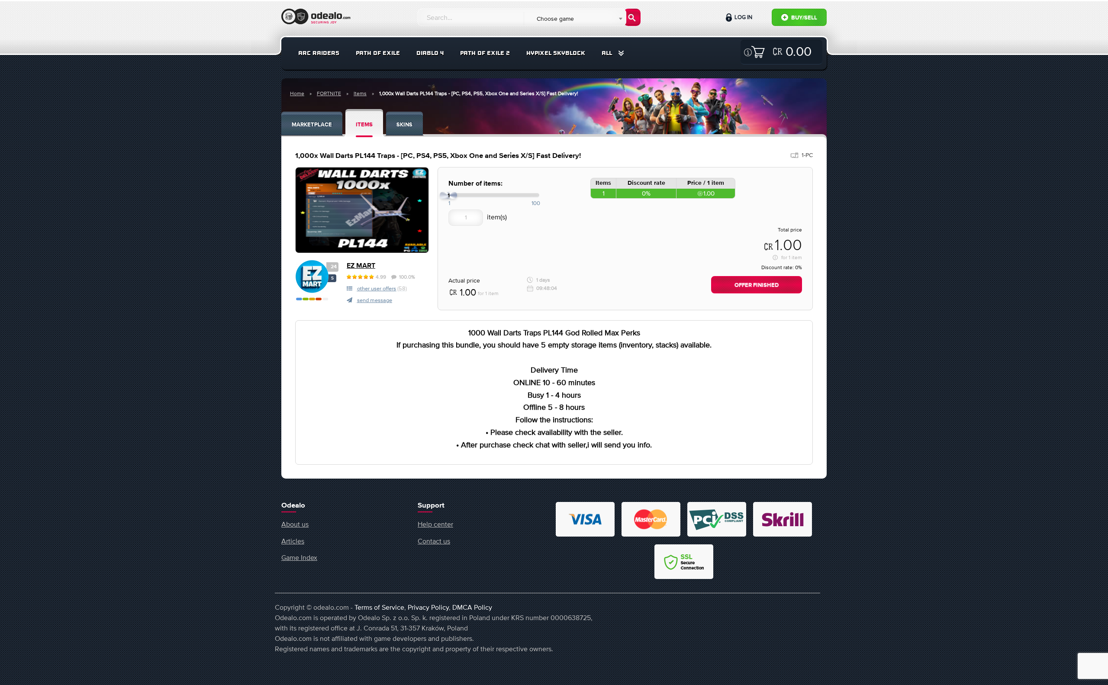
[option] (362, 210)
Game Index (299, 557)
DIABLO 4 (430, 53)
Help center (435, 524)
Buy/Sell (803, 18)
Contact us (434, 541)
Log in (742, 17)
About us (295, 524)
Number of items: (475, 183)
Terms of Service (379, 607)
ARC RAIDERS (318, 53)
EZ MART (361, 266)
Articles (292, 541)
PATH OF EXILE (378, 53)
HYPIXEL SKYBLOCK (555, 53)
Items (360, 93)
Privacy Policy (428, 607)
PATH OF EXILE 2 (485, 53)
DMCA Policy (472, 607)
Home (297, 93)
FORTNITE (329, 93)
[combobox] (574, 18)
